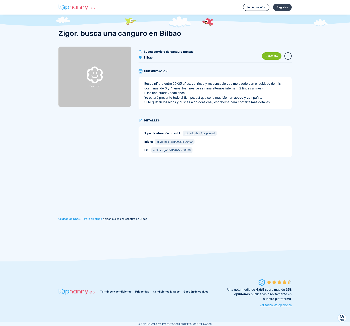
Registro (282, 7)
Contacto (271, 55)
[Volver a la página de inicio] (76, 7)
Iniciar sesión (256, 7)
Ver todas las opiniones (276, 305)
